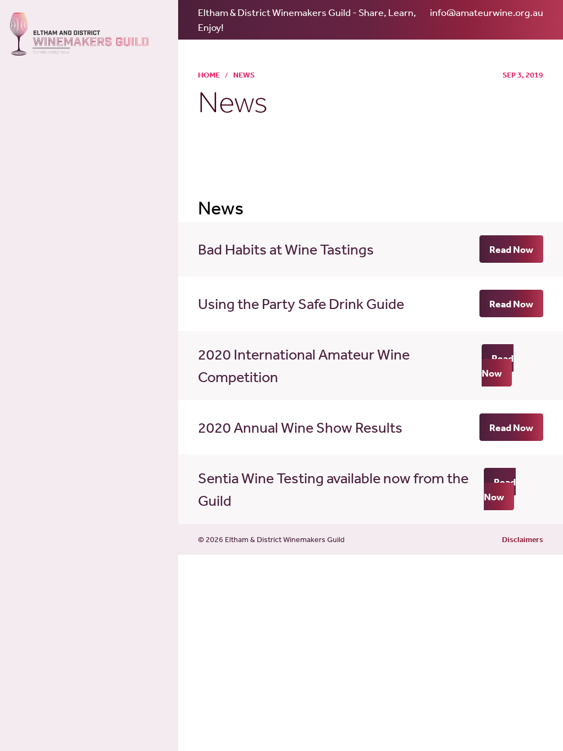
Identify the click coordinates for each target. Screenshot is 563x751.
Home (209, 75)
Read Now (511, 249)
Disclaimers (522, 539)
